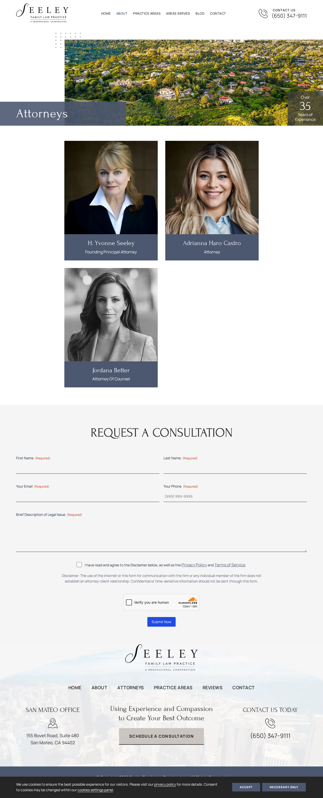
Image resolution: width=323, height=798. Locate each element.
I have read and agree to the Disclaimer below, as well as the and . (165, 565)
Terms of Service (229, 565)
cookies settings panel (95, 790)
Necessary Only (284, 787)
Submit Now (161, 621)
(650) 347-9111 (289, 15)
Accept (246, 787)
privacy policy (165, 784)
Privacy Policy (194, 565)
